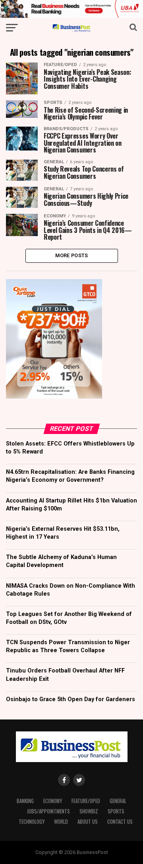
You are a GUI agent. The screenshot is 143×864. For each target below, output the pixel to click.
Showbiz (88, 811)
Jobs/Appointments (48, 811)
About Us (87, 821)
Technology (31, 821)
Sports (116, 811)
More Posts (71, 255)
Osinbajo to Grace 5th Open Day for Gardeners (70, 699)
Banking (25, 801)
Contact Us (120, 821)
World (61, 821)
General (118, 801)
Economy (52, 801)
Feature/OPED (86, 801)
